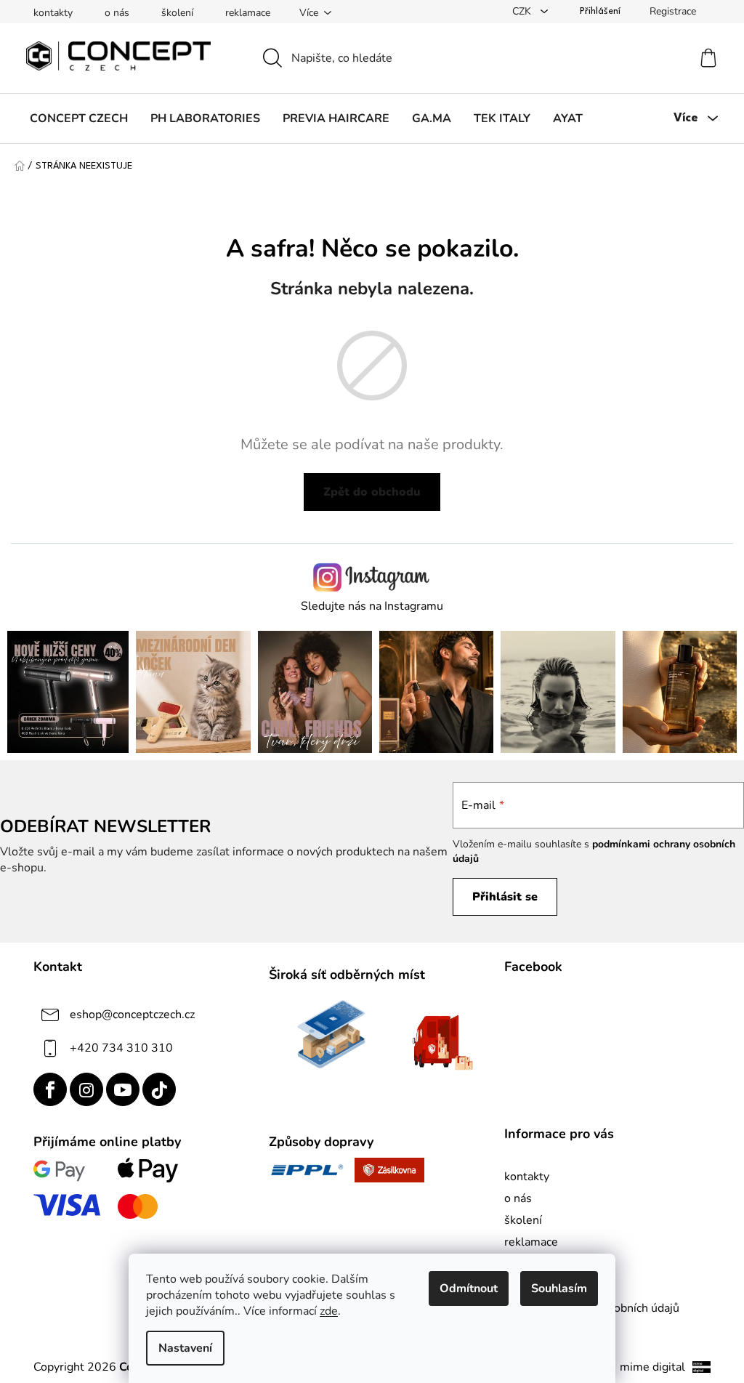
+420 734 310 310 (121, 1048)
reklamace (247, 13)
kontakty (53, 13)
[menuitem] (79, 118)
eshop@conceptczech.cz (132, 1015)
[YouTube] (123, 1089)
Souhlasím (559, 1289)
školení (177, 13)
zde (329, 1311)
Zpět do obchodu (372, 492)
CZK (523, 11)
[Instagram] (86, 1089)
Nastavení (185, 1348)
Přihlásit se (505, 897)
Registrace (673, 11)
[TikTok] (159, 1089)
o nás (117, 13)
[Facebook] (50, 1089)
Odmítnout (469, 1289)
